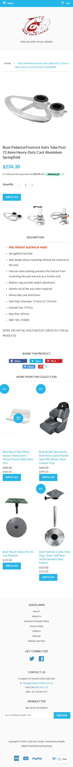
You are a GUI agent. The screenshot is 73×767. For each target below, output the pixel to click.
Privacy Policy (36, 626)
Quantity (8, 184)
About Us (36, 616)
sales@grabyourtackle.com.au (38, 683)
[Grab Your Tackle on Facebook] (41, 660)
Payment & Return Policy (36, 621)
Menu (10, 3)
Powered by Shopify (55, 742)
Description (35, 237)
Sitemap (36, 636)
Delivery (36, 631)
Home (7, 63)
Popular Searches (36, 641)
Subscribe (62, 715)
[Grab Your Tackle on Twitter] (31, 660)
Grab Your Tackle (35, 742)
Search (36, 611)
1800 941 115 (41, 687)
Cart (68, 3)
